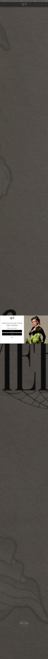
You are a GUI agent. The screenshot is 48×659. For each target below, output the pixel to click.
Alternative (12, 331)
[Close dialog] (47, 316)
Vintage (12, 334)
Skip (12, 337)
